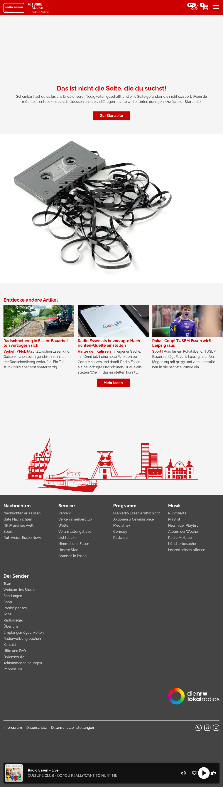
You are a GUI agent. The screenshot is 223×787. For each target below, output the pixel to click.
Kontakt (9, 645)
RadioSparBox (15, 608)
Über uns (10, 626)
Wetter (64, 525)
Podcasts (120, 538)
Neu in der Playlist (183, 525)
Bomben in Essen (72, 556)
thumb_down (194, 773)
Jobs (7, 614)
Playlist (174, 519)
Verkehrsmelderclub (75, 519)
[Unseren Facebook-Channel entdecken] (207, 727)
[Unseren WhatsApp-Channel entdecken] (198, 727)
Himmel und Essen (73, 544)
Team (7, 584)
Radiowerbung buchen (22, 639)
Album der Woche (183, 531)
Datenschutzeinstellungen (72, 728)
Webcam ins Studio (19, 590)
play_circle (204, 773)
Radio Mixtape (180, 538)
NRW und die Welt (18, 525)
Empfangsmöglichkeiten (23, 632)
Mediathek (121, 525)
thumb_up (213, 773)
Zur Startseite (111, 116)
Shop (7, 602)
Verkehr (64, 513)
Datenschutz (13, 657)
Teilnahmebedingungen (22, 663)
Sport (8, 531)
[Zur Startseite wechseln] (13, 8)
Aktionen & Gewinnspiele (133, 519)
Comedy (120, 531)
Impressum (12, 669)
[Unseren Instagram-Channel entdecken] (216, 727)
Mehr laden (113, 383)
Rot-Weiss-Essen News (22, 538)
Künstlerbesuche (182, 544)
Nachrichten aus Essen (22, 513)
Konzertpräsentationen (186, 550)
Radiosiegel (13, 620)
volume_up (183, 773)
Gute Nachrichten (17, 519)
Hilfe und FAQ (14, 651)
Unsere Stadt (69, 550)
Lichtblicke (67, 538)
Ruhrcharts (177, 513)
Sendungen (12, 596)
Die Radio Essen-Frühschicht (136, 513)
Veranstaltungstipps (74, 531)
